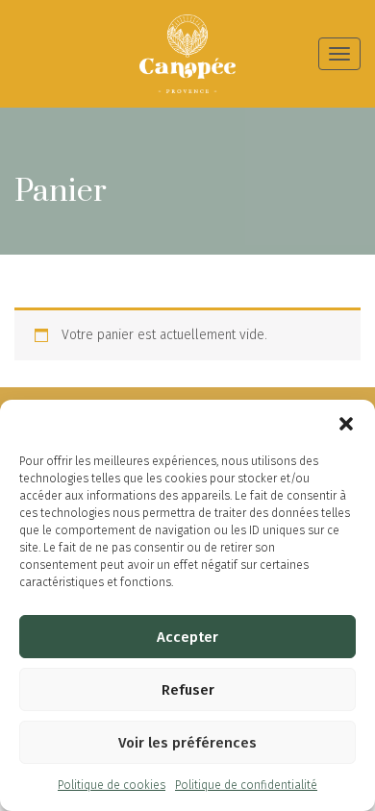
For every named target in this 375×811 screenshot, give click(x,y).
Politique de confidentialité (246, 785)
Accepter (187, 637)
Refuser (188, 690)
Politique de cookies (111, 785)
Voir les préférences (187, 742)
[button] (346, 423)
